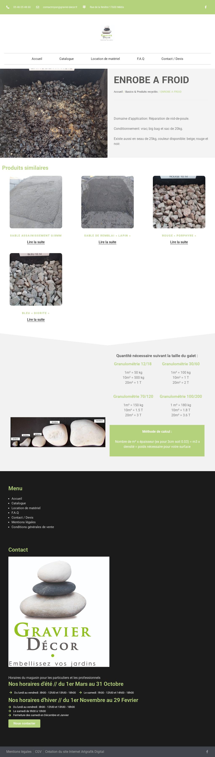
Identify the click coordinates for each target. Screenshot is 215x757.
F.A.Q (140, 59)
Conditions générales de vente (33, 527)
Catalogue (66, 59)
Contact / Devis (172, 59)
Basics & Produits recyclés (141, 92)
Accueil (37, 59)
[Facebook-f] (206, 7)
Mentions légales (24, 522)
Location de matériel (105, 59)
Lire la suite (36, 242)
